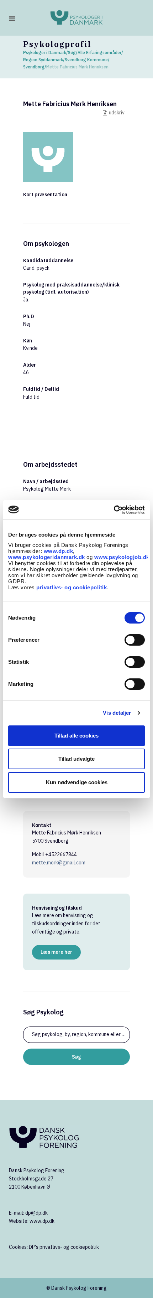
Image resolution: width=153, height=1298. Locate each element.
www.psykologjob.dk (121, 557)
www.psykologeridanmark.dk (46, 557)
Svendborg (33, 66)
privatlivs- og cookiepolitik (71, 587)
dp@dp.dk (36, 1213)
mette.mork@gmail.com (58, 862)
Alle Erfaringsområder (99, 52)
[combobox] (76, 1034)
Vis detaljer (117, 713)
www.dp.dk (58, 551)
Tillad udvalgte (76, 759)
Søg (72, 52)
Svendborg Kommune (86, 59)
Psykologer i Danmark (44, 52)
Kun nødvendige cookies (76, 782)
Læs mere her (56, 952)
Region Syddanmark (43, 59)
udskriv (117, 112)
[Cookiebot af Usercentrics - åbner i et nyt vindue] (114, 509)
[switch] (135, 640)
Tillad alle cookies (76, 736)
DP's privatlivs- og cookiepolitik (64, 1247)
